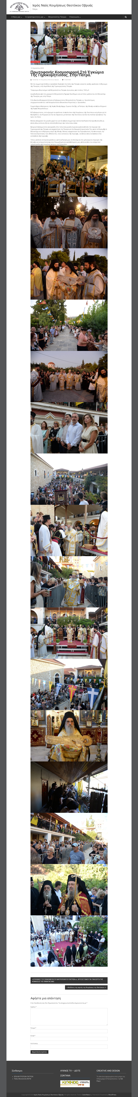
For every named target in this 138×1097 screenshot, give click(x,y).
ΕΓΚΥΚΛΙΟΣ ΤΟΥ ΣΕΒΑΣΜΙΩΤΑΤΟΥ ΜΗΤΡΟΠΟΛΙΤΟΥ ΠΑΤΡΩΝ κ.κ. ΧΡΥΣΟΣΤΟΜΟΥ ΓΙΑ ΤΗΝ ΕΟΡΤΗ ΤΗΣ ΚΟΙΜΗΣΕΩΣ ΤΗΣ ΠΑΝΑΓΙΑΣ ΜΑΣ (67, 980)
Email (33, 1036)
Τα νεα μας (45, 62)
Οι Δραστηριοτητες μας (34, 17)
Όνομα (33, 1028)
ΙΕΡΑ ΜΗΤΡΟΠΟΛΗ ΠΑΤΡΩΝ (23, 1076)
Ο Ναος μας (15, 17)
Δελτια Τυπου (35, 62)
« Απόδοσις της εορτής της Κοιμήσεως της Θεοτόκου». (86, 987)
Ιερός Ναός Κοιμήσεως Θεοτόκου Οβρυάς (62, 5)
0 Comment (67, 79)
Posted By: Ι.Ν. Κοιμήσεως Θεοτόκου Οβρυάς (45, 79)
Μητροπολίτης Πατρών (57, 17)
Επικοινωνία (74, 17)
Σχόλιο (34, 1007)
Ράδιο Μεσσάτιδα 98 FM (22, 1079)
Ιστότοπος (34, 1043)
